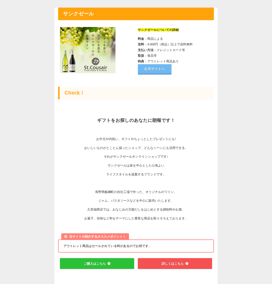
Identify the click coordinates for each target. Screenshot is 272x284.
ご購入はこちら (95, 263)
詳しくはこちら (173, 263)
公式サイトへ (154, 68)
